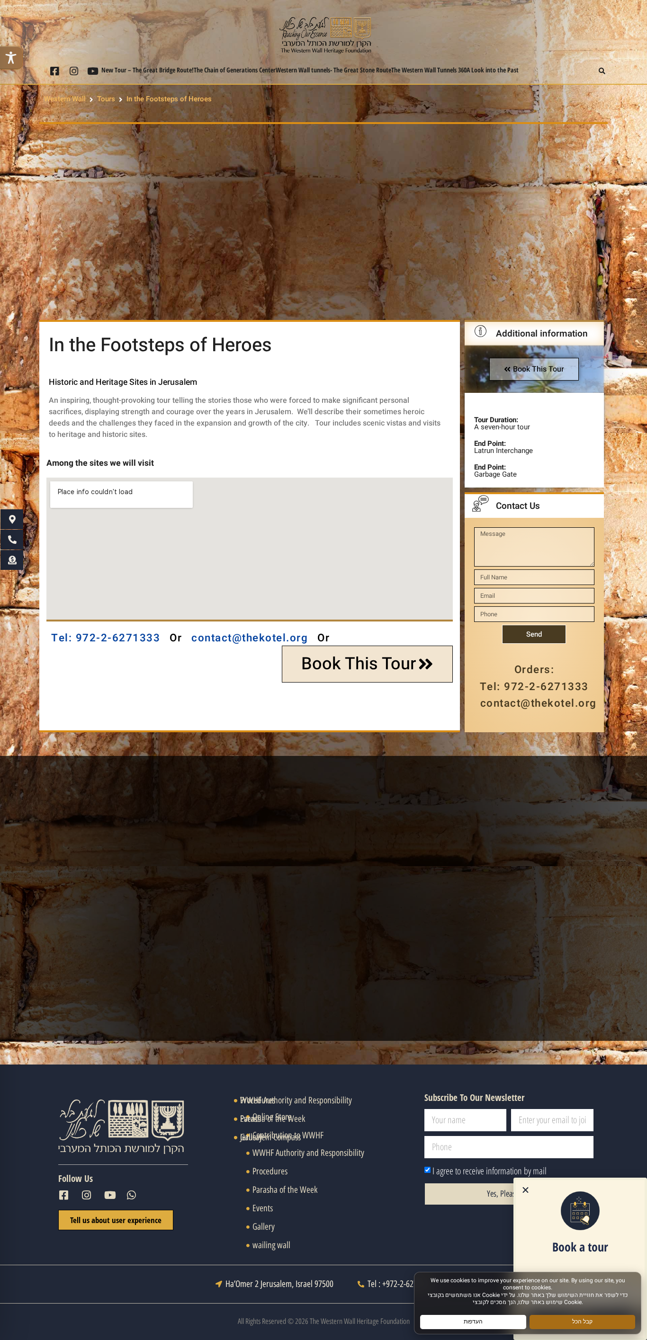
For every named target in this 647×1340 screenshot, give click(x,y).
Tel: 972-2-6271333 (105, 638)
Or (176, 638)
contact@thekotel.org (249, 638)
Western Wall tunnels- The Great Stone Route (333, 69)
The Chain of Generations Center (235, 69)
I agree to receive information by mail (489, 1170)
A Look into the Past (493, 69)
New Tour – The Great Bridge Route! (147, 69)
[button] (602, 71)
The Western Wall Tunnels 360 (429, 69)
